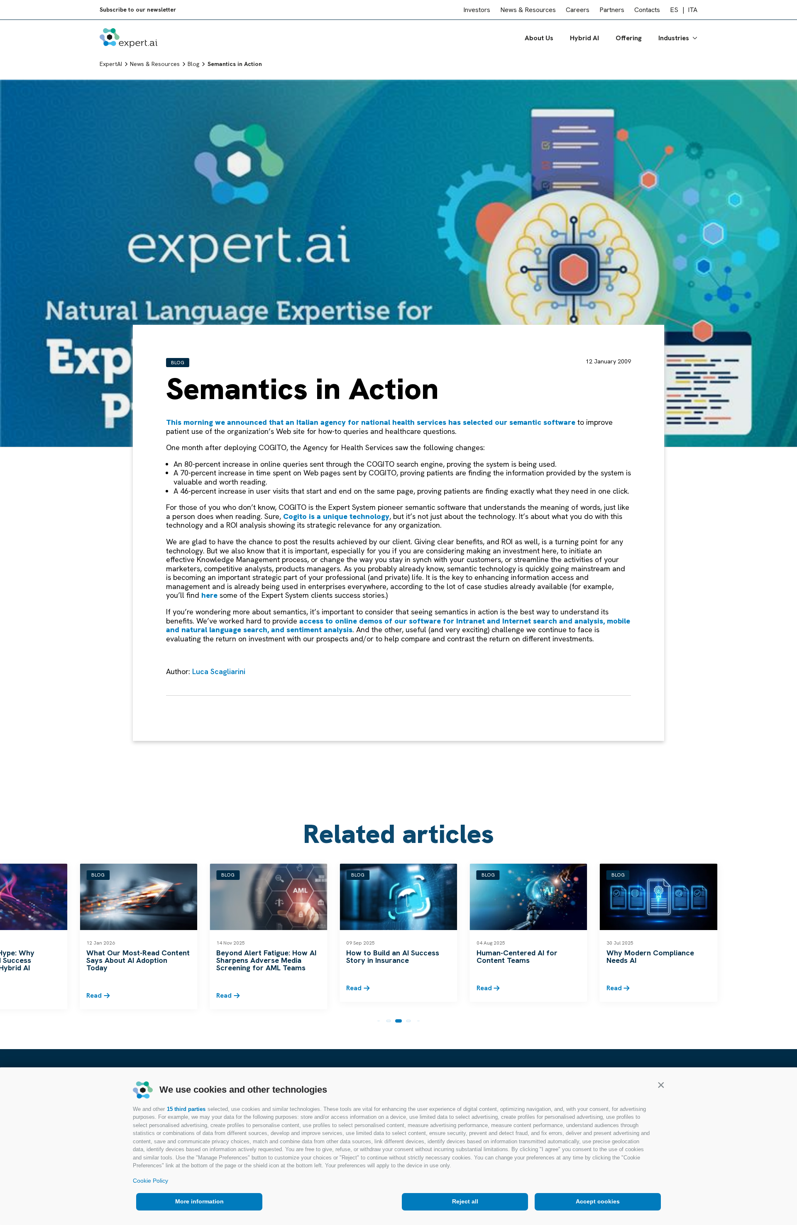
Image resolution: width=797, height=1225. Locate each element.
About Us (539, 38)
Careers (577, 9)
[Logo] (128, 38)
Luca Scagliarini (218, 671)
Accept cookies (598, 1201)
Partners (611, 9)
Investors (476, 9)
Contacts (647, 9)
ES (674, 10)
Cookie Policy (150, 1180)
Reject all (465, 1201)
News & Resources (528, 9)
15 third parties (186, 1109)
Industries (673, 38)
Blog (177, 362)
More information (199, 1201)
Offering (629, 38)
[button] (661, 1084)
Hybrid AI (584, 38)
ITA (692, 10)
